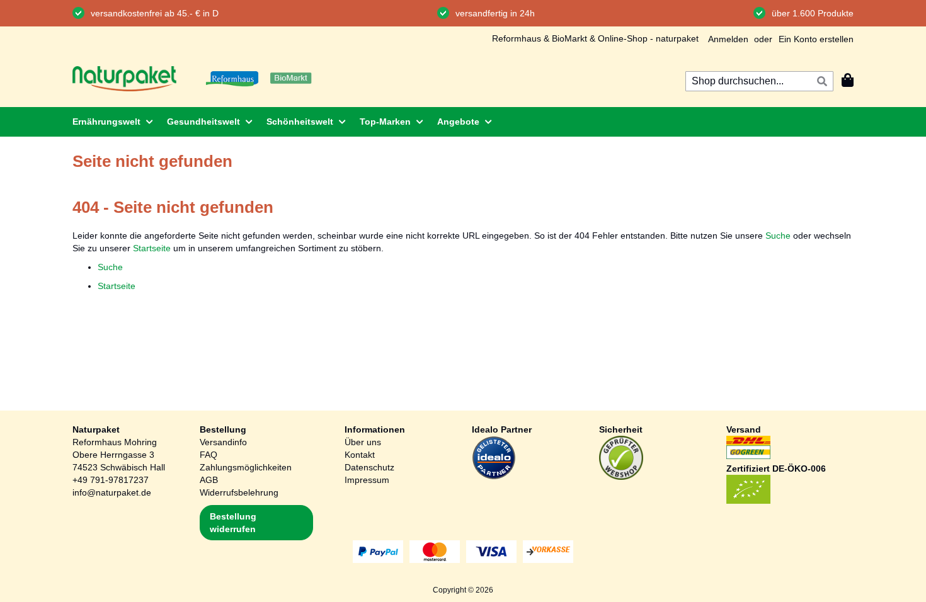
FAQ (208, 455)
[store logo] (124, 78)
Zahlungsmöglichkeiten (246, 467)
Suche (778, 235)
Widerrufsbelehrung (239, 492)
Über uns (363, 442)
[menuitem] (109, 122)
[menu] (463, 122)
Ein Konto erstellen (816, 39)
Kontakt (360, 455)
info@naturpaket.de (111, 492)
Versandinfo (223, 442)
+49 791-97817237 (110, 480)
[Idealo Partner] (494, 477)
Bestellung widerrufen (233, 522)
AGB (209, 480)
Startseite (152, 248)
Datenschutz (369, 467)
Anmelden (728, 39)
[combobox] (759, 81)
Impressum (367, 480)
